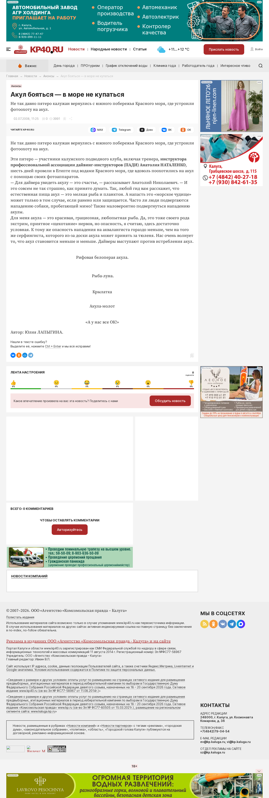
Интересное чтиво (235, 65)
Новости (76, 49)
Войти (259, 49)
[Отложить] (64, 118)
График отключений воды (126, 65)
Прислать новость (224, 49)
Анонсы (48, 76)
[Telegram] (30, 355)
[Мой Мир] (24, 355)
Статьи (140, 49)
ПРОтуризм (90, 65)
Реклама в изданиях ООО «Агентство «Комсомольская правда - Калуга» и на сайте (88, 641)
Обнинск (20, 51)
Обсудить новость (170, 401)
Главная (12, 76)
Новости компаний (29, 576)
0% (13, 386)
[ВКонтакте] (13, 355)
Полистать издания (20, 617)
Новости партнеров (116, 725)
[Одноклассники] (18, 355)
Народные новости (109, 49)
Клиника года (164, 65)
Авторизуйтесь (69, 530)
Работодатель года (198, 65)
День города (64, 65)
